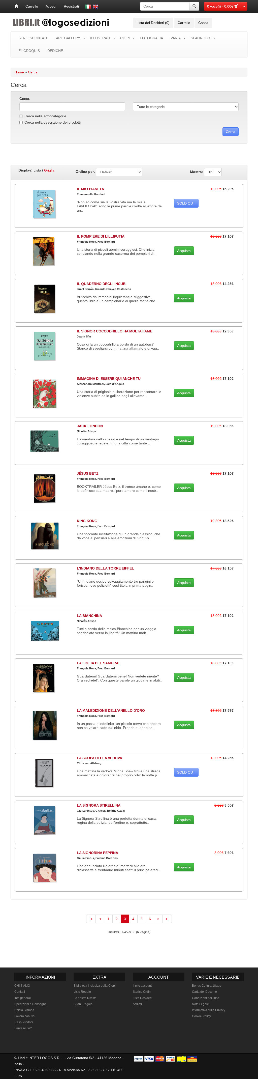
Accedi (51, 6)
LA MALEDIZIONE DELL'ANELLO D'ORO (111, 710)
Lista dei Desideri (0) (153, 23)
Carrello (31, 6)
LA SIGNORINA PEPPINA (97, 853)
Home (19, 72)
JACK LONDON (90, 426)
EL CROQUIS (29, 51)
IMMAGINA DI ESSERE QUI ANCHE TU (109, 379)
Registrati (71, 6)
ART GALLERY (68, 38)
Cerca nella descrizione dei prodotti (52, 122)
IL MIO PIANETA (90, 189)
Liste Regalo (82, 991)
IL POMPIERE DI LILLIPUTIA (100, 236)
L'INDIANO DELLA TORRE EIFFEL (105, 568)
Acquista (184, 251)
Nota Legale (200, 1004)
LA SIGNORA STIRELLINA (98, 805)
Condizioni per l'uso (205, 998)
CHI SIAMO (22, 985)
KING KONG (87, 521)
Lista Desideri (142, 998)
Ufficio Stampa (24, 1010)
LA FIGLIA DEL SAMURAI (98, 663)
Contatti (19, 991)
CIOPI (125, 38)
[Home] (16, 6)
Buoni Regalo (83, 1004)
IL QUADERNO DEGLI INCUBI (101, 284)
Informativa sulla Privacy (208, 1010)
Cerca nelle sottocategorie (45, 116)
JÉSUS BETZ (88, 473)
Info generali (22, 998)
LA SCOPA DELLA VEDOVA (99, 758)
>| (167, 919)
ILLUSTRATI (100, 38)
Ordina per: (85, 171)
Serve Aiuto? (23, 1028)
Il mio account (142, 985)
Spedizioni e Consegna (30, 1004)
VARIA (176, 38)
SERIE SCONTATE (33, 38)
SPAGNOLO (200, 38)
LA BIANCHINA (89, 616)
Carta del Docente (204, 991)
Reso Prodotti (23, 1022)
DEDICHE (55, 51)
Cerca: (24, 99)
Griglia (49, 170)
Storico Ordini (142, 991)
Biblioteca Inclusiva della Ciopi (95, 985)
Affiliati (137, 1004)
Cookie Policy (201, 1016)
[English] (95, 7)
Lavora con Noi (24, 1016)
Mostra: (197, 171)
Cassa (203, 23)
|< (90, 919)
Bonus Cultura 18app (206, 985)
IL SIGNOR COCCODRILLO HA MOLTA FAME (114, 331)
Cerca (33, 72)
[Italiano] (88, 7)
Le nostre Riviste (85, 998)
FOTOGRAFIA (151, 38)
